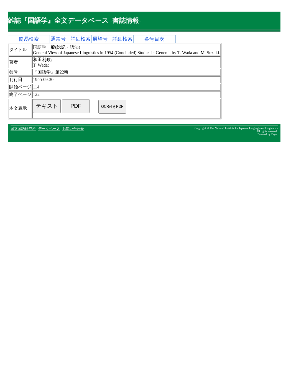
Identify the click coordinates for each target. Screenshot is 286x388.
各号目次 (154, 39)
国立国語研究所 (23, 129)
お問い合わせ (73, 129)
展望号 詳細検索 (112, 39)
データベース (49, 129)
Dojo (274, 134)
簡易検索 (29, 39)
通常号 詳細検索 (71, 39)
